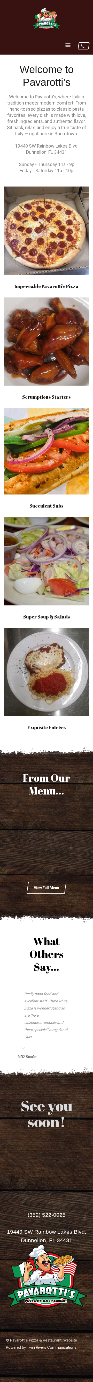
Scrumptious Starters (46, 397)
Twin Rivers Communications (51, 1347)
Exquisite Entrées (46, 727)
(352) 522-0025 (47, 1215)
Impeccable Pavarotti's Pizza (46, 286)
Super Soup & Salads (46, 617)
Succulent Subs (46, 506)
